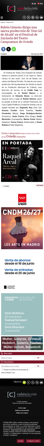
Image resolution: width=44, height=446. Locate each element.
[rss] (37, 17)
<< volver (6, 186)
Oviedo (11, 136)
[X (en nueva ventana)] (28, 17)
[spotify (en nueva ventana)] (24, 382)
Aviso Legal (22, 408)
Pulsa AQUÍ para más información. (23, 430)
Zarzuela (21, 136)
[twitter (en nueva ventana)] (33, 382)
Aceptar (20, 441)
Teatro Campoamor (11, 133)
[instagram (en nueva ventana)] (33, 17)
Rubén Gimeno (26, 133)
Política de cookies (22, 413)
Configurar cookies (33, 441)
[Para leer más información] (22, 206)
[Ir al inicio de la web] (22, 11)
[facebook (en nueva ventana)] (24, 17)
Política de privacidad (22, 410)
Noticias (3, 22)
